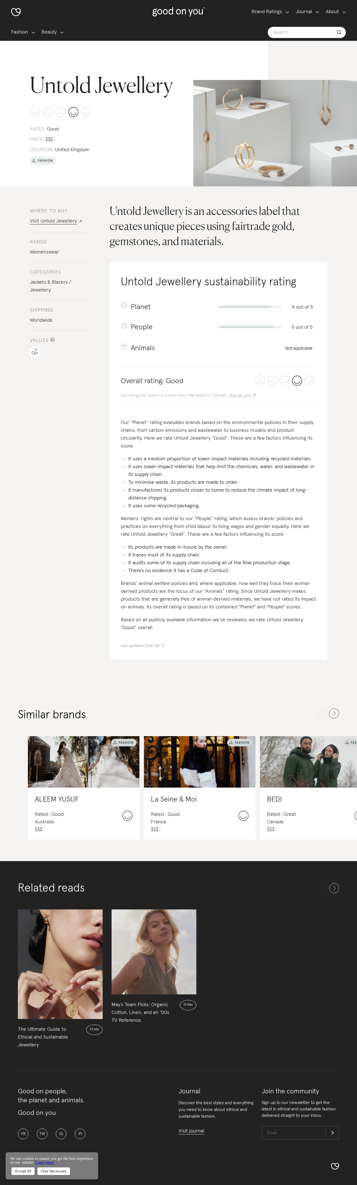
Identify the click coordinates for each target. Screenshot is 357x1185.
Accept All (23, 1171)
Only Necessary (54, 1171)
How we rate (240, 395)
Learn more (44, 1162)
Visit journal (191, 1131)
